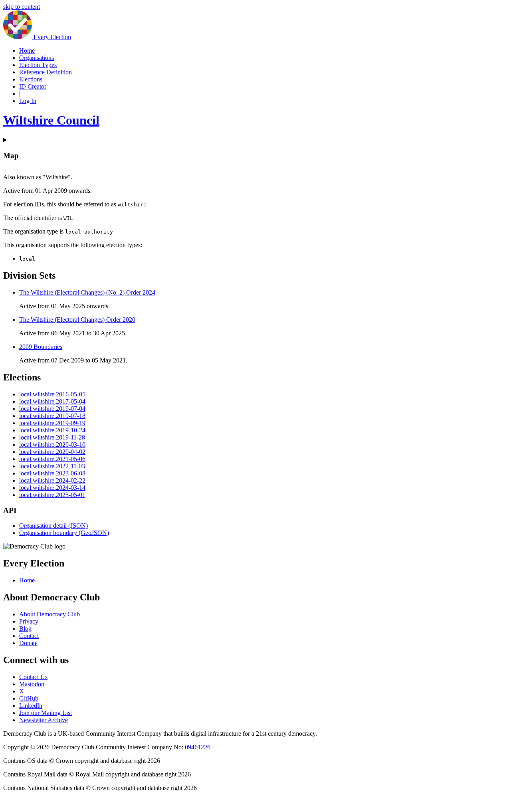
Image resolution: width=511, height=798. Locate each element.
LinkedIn (30, 705)
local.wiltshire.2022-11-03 (52, 466)
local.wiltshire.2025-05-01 (52, 494)
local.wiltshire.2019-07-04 (52, 408)
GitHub (28, 698)
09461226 (197, 747)
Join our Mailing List (45, 712)
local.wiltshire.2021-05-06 (52, 458)
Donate (28, 643)
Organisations (36, 57)
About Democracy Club (49, 614)
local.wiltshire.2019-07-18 (52, 415)
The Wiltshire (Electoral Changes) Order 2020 (77, 319)
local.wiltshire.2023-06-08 (52, 473)
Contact (29, 635)
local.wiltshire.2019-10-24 (52, 430)
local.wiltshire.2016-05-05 (52, 394)
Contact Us (33, 676)
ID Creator (32, 86)
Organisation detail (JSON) (53, 525)
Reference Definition (45, 72)
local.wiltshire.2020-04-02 (52, 451)
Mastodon (31, 684)
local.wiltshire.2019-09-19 (52, 423)
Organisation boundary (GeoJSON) (64, 532)
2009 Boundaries (40, 346)
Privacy (28, 621)
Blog (25, 628)
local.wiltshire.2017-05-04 (52, 401)
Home (27, 50)
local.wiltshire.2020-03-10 (52, 444)
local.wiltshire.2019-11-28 (52, 437)
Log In (27, 100)
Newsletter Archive (43, 720)
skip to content (21, 6)
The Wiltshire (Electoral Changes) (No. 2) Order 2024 (87, 292)
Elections (30, 79)
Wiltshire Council (51, 120)
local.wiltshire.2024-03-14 (52, 487)
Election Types (38, 64)
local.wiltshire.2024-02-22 (52, 480)
